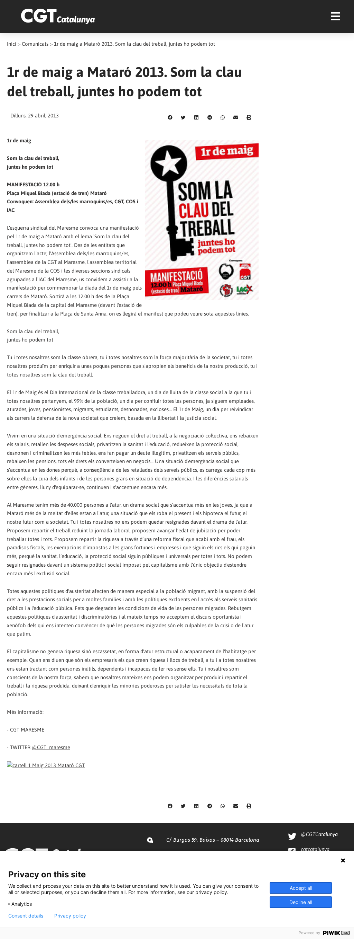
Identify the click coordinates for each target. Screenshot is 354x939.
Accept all (301, 888)
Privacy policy (70, 916)
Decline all (300, 902)
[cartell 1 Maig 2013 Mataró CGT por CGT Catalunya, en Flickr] (46, 765)
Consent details (25, 916)
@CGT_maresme (51, 747)
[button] (170, 118)
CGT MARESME (27, 730)
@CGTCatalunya (319, 834)
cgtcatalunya (315, 849)
